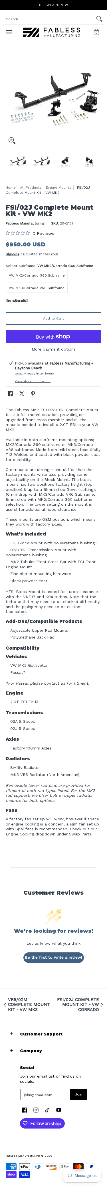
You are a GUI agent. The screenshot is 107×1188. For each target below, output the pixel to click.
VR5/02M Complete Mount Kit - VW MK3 (29, 1004)
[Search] (99, 18)
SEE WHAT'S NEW (53, 5)
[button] (96, 32)
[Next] (97, 99)
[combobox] (49, 18)
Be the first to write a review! (53, 957)
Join (78, 1094)
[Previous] (9, 99)
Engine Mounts (58, 188)
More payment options (54, 349)
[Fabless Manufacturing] (51, 32)
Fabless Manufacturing (25, 223)
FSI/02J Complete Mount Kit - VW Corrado (78, 1004)
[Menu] (9, 32)
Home (11, 188)
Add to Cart (53, 318)
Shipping (12, 254)
